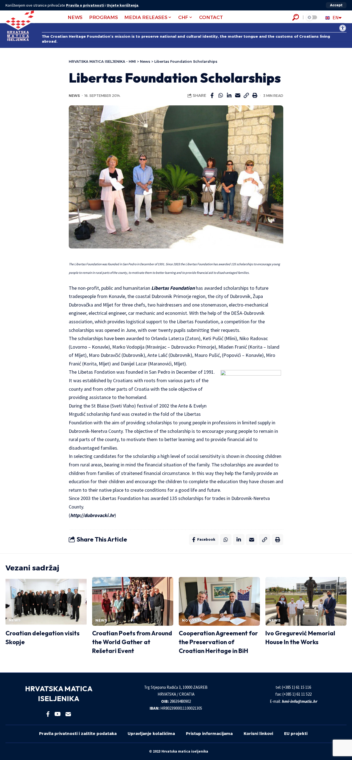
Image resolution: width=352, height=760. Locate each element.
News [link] (74, 96)
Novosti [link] (191, 620)
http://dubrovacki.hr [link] (92, 515)
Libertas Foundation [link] (173, 288)
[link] (342, 28)
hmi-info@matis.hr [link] (299, 701)
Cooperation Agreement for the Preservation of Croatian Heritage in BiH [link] (218, 642)
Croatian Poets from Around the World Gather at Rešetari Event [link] (132, 642)
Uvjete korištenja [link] (122, 5)
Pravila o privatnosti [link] (85, 5)
